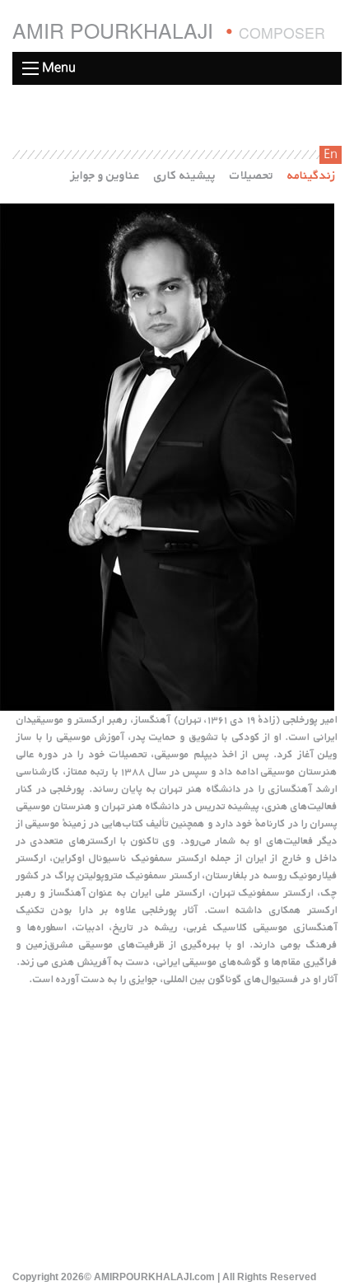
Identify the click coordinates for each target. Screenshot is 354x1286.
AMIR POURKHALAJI (168, 30)
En (331, 154)
